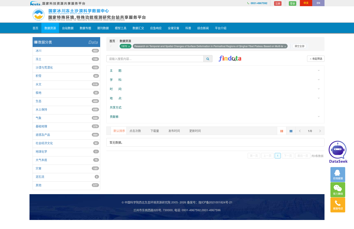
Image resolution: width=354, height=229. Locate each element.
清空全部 (299, 46)
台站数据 (68, 28)
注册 (277, 3)
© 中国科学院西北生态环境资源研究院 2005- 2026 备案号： (160, 202)
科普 (188, 28)
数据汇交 (138, 28)
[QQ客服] (337, 174)
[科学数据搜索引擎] (230, 59)
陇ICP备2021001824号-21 (216, 202)
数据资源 (50, 28)
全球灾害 (173, 28)
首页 (35, 28)
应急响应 (156, 28)
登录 (292, 3)
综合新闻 (203, 28)
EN (318, 3)
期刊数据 (103, 28)
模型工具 (120, 28)
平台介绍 (220, 28)
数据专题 (85, 28)
